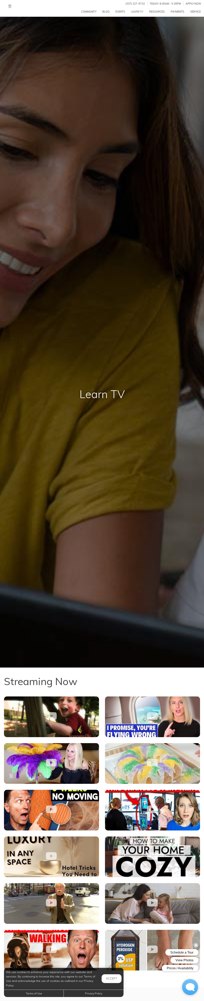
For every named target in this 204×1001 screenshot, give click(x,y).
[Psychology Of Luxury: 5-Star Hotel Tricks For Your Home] (51, 856)
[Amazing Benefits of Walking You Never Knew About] (51, 950)
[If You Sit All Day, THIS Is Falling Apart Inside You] (51, 810)
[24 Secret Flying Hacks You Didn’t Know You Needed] (152, 716)
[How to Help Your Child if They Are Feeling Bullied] (152, 903)
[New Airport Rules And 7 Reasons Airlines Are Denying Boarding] (152, 810)
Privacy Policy (93, 993)
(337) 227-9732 (135, 3)
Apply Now (193, 3)
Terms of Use (34, 993)
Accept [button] (111, 978)
